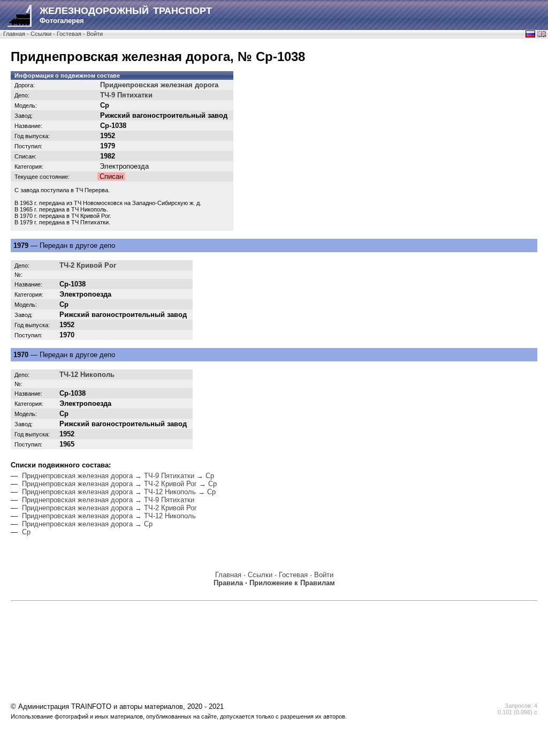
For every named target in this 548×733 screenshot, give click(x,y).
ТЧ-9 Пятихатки (126, 95)
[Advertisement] (274, 630)
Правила (228, 583)
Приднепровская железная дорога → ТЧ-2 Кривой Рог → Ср (119, 484)
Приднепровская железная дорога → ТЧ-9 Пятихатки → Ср (118, 476)
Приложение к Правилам (292, 583)
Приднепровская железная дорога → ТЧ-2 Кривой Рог (109, 508)
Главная (14, 34)
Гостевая (69, 34)
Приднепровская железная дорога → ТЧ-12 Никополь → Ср (119, 492)
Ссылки (41, 34)
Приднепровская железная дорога (159, 85)
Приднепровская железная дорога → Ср (87, 524)
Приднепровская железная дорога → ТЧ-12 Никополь (109, 516)
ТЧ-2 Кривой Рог (87, 265)
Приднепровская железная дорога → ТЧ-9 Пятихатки (108, 500)
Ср (26, 532)
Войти (95, 34)
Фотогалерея (126, 15)
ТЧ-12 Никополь (87, 375)
